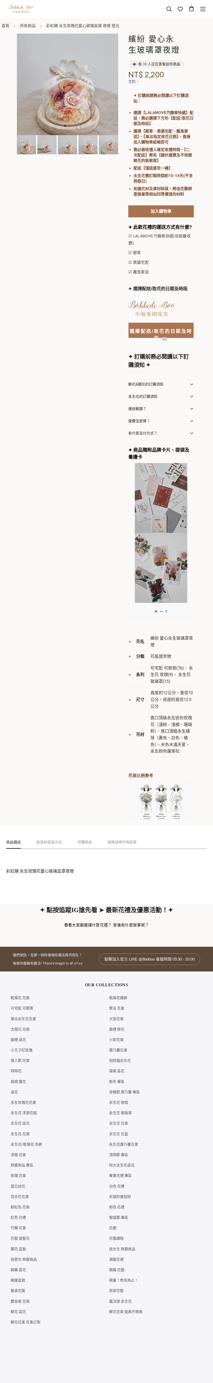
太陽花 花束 (20, 1029)
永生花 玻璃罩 (120, 1113)
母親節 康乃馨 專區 (124, 1092)
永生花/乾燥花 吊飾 (26, 1144)
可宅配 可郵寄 (22, 1008)
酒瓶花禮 (116, 1259)
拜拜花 (16, 1071)
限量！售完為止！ (123, 1280)
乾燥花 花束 (20, 998)
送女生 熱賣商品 (122, 1249)
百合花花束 (20, 1197)
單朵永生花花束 (23, 1019)
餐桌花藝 (18, 1291)
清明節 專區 (118, 1155)
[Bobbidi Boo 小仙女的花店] (21, 9)
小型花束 (116, 1040)
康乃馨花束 (118, 1050)
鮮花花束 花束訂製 (26, 1322)
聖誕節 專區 (118, 1217)
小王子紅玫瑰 (21, 1050)
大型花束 (116, 1019)
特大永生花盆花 (122, 1165)
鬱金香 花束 (20, 1301)
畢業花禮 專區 (120, 1175)
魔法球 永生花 (120, 1301)
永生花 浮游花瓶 (24, 1113)
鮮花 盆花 (18, 1312)
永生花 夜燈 (118, 1102)
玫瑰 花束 (18, 1175)
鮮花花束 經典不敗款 (126, 1312)
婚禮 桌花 (18, 1040)
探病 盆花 (116, 1071)
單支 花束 (116, 1008)
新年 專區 (116, 1081)
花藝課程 (116, 1238)
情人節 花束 (20, 1060)
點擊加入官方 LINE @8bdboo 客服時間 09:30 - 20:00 (149, 959)
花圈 (112, 1228)
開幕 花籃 (116, 1270)
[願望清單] (180, 9)
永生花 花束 (118, 1123)
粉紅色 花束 (20, 1207)
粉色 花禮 (116, 1207)
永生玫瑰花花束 (23, 1102)
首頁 (5, 25)
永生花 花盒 (118, 1134)
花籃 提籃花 (20, 1238)
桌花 (14, 1092)
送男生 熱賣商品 (24, 1259)
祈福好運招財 (120, 1197)
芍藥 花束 (18, 1228)
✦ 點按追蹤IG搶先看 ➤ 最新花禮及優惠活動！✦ (106, 910)
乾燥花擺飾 (118, 998)
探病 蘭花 (18, 1081)
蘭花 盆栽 (18, 1249)
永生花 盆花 (20, 1123)
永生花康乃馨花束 (123, 1144)
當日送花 (18, 1186)
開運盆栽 (18, 1280)
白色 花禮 (116, 1186)
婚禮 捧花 (116, 1029)
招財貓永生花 (120, 1060)
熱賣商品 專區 (22, 1165)
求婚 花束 (18, 1155)
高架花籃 (116, 1291)
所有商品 (28, 25)
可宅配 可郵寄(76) (167, 668)
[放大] (107, 44)
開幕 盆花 (18, 1270)
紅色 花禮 (18, 1217)
